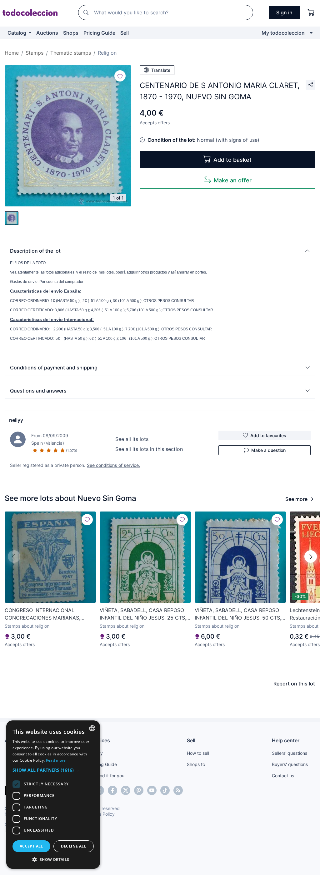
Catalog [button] (18, 33)
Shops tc (196, 764)
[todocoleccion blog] (178, 790)
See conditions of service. (113, 465)
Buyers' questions (290, 764)
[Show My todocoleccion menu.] (311, 33)
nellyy (16, 420)
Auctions (47, 33)
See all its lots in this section (149, 449)
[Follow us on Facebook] (112, 790)
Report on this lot (294, 683)
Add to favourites (268, 435)
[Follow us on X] (125, 790)
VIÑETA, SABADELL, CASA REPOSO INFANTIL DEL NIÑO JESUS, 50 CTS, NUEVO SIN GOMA (238, 614)
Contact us (283, 775)
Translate (160, 70)
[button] (160, 251)
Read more (56, 760)
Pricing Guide (99, 33)
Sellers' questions (289, 753)
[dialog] (53, 794)
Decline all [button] (73, 846)
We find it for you (107, 775)
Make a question (268, 450)
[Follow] (120, 76)
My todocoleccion (283, 33)
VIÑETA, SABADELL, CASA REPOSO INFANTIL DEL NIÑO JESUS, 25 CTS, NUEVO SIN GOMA (143, 614)
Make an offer (233, 180)
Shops (70, 33)
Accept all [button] (31, 846)
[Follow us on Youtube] (152, 790)
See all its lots (131, 439)
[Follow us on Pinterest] (138, 790)
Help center (285, 740)
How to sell (198, 753)
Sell (124, 33)
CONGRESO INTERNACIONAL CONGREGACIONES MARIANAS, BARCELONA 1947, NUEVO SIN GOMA (49, 614)
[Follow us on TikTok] (165, 790)
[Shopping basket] (311, 12)
